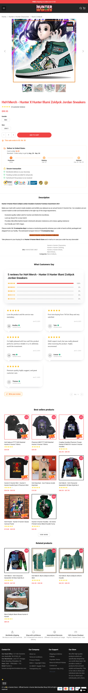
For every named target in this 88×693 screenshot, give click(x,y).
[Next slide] (83, 51)
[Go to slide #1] (27, 88)
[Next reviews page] (82, 394)
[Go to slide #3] (49, 88)
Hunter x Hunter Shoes (54, 250)
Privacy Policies (34, 660)
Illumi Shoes (51, 252)
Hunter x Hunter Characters (19, 17)
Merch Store (40, 239)
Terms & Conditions (35, 657)
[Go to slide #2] (38, 88)
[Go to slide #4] (61, 88)
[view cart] (84, 8)
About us (32, 654)
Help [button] (84, 690)
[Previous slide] (5, 51)
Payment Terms (54, 659)
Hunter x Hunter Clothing (55, 247)
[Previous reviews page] (71, 394)
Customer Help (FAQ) (56, 668)
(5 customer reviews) (18, 107)
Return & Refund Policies (57, 662)
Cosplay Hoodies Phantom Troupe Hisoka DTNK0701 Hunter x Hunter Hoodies (70, 444)
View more (44, 534)
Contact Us (53, 665)
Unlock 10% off (4, 683)
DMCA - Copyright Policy (37, 663)
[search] (80, 8)
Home (4, 17)
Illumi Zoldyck (37, 17)
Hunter (33, 239)
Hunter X (28, 239)
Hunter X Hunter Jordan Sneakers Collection (44, 235)
